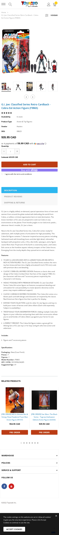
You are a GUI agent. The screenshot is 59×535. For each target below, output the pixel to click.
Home (3, 12)
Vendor (4, 126)
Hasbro (19, 126)
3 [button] (26, 443)
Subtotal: (5, 157)
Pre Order (14, 432)
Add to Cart (29, 164)
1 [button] (21, 443)
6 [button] (35, 443)
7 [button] (37, 443)
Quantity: (5, 146)
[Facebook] (4, 486)
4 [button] (29, 443)
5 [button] (32, 443)
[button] (6, 113)
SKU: (3, 131)
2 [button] (24, 443)
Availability (5, 117)
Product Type (6, 121)
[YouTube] (11, 486)
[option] (29, 51)
